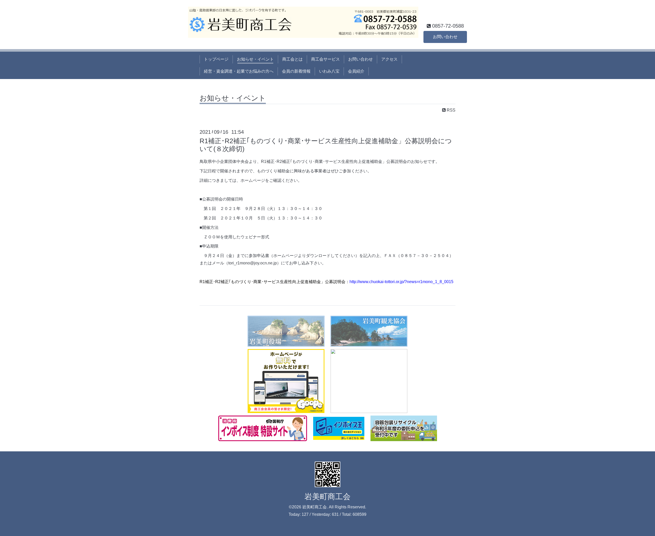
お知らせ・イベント (255, 59)
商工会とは (292, 59)
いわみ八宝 (329, 71)
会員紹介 (356, 71)
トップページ (216, 59)
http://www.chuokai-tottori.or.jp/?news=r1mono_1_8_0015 (401, 282)
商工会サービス (325, 59)
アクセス (389, 59)
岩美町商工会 (327, 496)
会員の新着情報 (296, 71)
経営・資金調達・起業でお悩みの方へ (239, 71)
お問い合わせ (445, 37)
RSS (450, 110)
